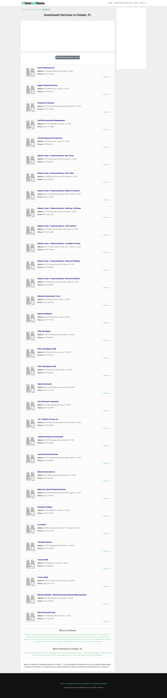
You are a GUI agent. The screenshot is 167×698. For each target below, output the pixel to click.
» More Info (106, 77)
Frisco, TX (82, 642)
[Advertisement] (67, 35)
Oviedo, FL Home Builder (57, 655)
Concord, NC (84, 639)
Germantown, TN (60, 642)
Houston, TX (90, 642)
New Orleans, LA (48, 639)
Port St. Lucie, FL (96, 637)
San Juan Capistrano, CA (75, 637)
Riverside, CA (62, 637)
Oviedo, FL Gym (44, 655)
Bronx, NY (102, 639)
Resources (98, 684)
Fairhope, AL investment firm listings (35, 634)
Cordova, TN (50, 642)
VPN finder (98, 642)
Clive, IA (105, 637)
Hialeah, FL (87, 637)
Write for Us (89, 684)
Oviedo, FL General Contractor (66, 653)
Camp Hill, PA (41, 642)
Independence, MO (73, 639)
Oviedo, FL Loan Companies (93, 655)
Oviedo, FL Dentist (29, 653)
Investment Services (123, 3)
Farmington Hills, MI (60, 639)
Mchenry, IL (27, 639)
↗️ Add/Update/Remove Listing (67, 57)
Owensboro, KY (37, 639)
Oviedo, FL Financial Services (75, 655)
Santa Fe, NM (93, 639)
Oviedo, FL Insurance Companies (46, 653)
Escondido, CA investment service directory (86, 634)
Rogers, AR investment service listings (60, 634)
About (142, 3)
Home (110, 3)
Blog (136, 3)
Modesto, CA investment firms (47, 637)
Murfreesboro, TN (72, 642)
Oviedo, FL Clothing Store (85, 653)
